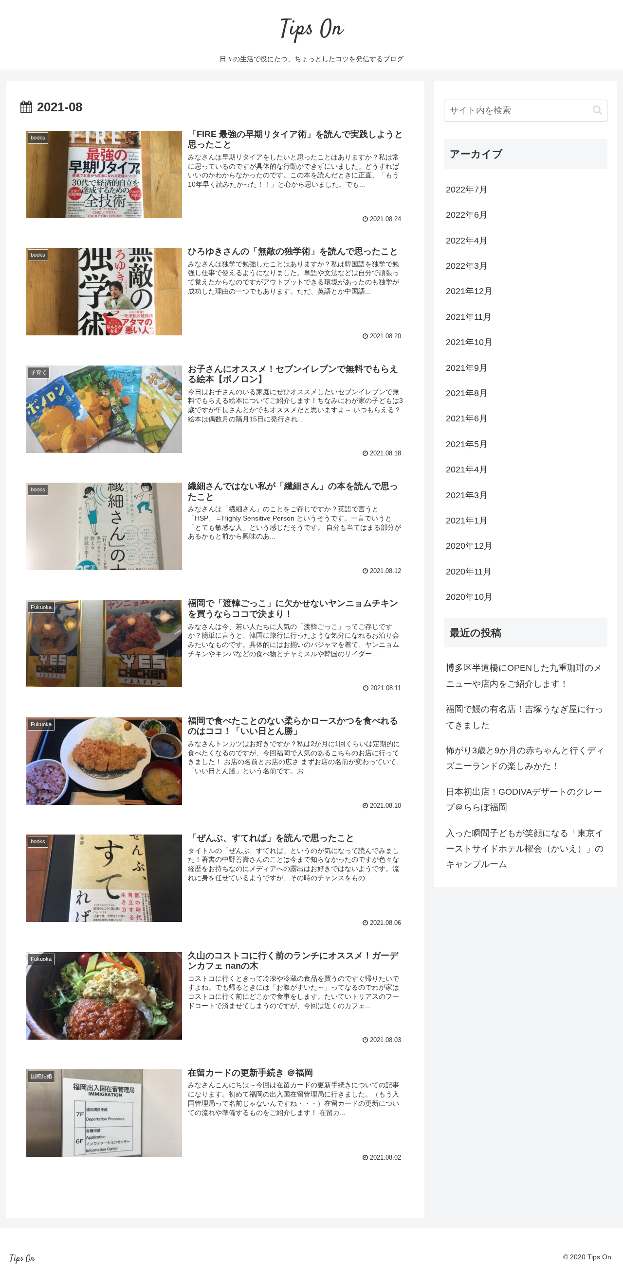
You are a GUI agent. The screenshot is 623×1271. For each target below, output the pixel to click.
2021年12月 (469, 291)
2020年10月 (469, 597)
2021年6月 (467, 418)
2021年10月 (469, 342)
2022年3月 (467, 266)
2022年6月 (467, 215)
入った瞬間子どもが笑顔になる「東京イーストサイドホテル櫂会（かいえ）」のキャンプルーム (525, 849)
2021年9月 (467, 368)
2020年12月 (469, 546)
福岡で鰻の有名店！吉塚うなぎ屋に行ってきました (525, 717)
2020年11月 (469, 571)
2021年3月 (467, 495)
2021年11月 (469, 317)
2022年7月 (467, 189)
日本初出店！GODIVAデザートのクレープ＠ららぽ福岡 (524, 799)
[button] (597, 110)
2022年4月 (467, 240)
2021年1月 (467, 520)
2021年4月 (467, 469)
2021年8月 (467, 393)
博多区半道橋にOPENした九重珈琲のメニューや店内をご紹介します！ (524, 675)
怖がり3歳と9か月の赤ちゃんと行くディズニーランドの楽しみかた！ (525, 758)
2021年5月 (467, 444)
